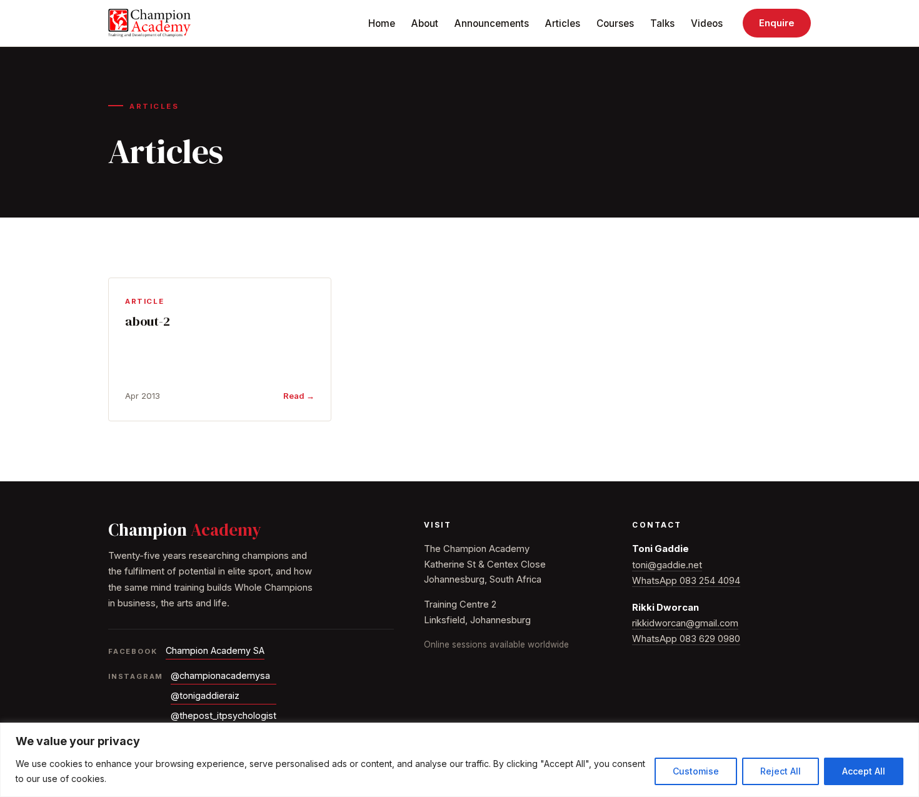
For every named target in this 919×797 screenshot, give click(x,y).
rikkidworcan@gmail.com (685, 623)
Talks (662, 23)
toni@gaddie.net (667, 565)
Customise (696, 771)
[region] (459, 760)
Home (381, 23)
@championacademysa (220, 675)
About (424, 23)
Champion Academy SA (215, 650)
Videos (707, 23)
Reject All (780, 771)
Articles (562, 23)
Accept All (863, 771)
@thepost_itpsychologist (223, 715)
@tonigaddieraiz (205, 695)
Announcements (491, 23)
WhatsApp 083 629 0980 (686, 638)
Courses (615, 23)
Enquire (777, 23)
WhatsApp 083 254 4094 (686, 580)
